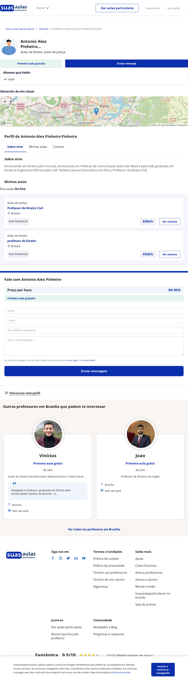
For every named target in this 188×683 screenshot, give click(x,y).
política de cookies (120, 672)
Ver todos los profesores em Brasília (94, 529)
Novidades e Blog (105, 627)
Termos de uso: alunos (109, 580)
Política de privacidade (108, 566)
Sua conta (173, 8)
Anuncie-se (153, 8)
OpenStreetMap (168, 125)
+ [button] (5, 101)
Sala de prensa (145, 604)
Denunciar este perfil (25, 393)
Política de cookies (106, 559)
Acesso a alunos (146, 580)
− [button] (10, 101)
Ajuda (139, 559)
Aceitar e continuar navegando (163, 670)
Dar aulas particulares (117, 8)
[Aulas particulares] (13, 12)
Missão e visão (145, 586)
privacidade (89, 360)
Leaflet (153, 125)
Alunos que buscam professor (65, 636)
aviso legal (72, 360)
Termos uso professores (110, 573)
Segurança (100, 586)
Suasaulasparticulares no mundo (152, 595)
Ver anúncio (169, 221)
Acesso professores (148, 573)
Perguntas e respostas (108, 634)
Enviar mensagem (94, 371)
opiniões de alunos (140, 656)
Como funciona (145, 566)
